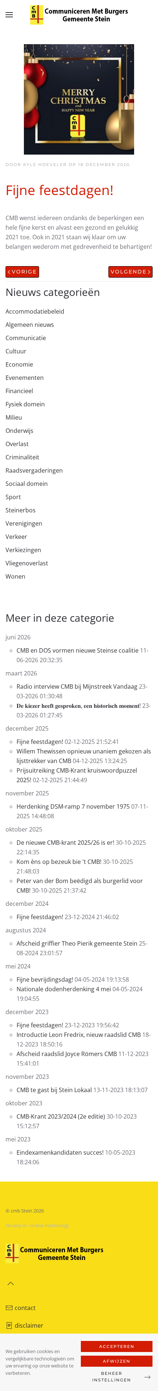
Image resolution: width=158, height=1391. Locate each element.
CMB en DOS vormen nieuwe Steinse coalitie (78, 650)
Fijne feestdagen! (40, 742)
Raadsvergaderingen (34, 470)
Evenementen (25, 378)
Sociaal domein (27, 484)
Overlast (17, 444)
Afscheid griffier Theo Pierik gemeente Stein (78, 943)
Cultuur (16, 351)
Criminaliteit (22, 457)
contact (25, 1308)
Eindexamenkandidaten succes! (61, 1152)
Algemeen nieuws (30, 325)
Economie (19, 364)
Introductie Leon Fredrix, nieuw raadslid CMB (79, 1035)
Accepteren (116, 1346)
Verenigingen (24, 523)
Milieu (14, 417)
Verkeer (16, 537)
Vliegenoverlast (27, 563)
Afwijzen (116, 1361)
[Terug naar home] (79, 14)
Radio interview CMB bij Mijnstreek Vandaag (78, 686)
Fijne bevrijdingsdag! (45, 979)
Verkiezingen (23, 550)
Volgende (129, 271)
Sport (13, 497)
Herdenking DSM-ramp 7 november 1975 (73, 806)
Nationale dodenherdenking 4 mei (64, 989)
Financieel (19, 391)
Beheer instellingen (111, 1377)
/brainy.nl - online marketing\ (37, 1225)
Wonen (15, 576)
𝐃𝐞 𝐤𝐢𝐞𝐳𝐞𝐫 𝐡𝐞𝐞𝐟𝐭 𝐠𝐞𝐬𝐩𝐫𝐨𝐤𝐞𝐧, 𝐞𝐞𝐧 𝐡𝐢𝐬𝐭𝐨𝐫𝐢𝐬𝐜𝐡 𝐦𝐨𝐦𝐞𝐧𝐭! (79, 706)
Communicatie (26, 338)
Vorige (24, 271)
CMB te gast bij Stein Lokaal (54, 1090)
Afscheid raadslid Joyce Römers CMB (67, 1054)
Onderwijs (19, 431)
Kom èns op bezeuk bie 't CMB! (59, 862)
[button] (9, 14)
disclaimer (29, 1325)
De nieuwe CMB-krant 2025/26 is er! (66, 843)
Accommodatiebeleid (35, 311)
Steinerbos (21, 510)
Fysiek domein (25, 404)
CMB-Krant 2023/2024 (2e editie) (61, 1116)
